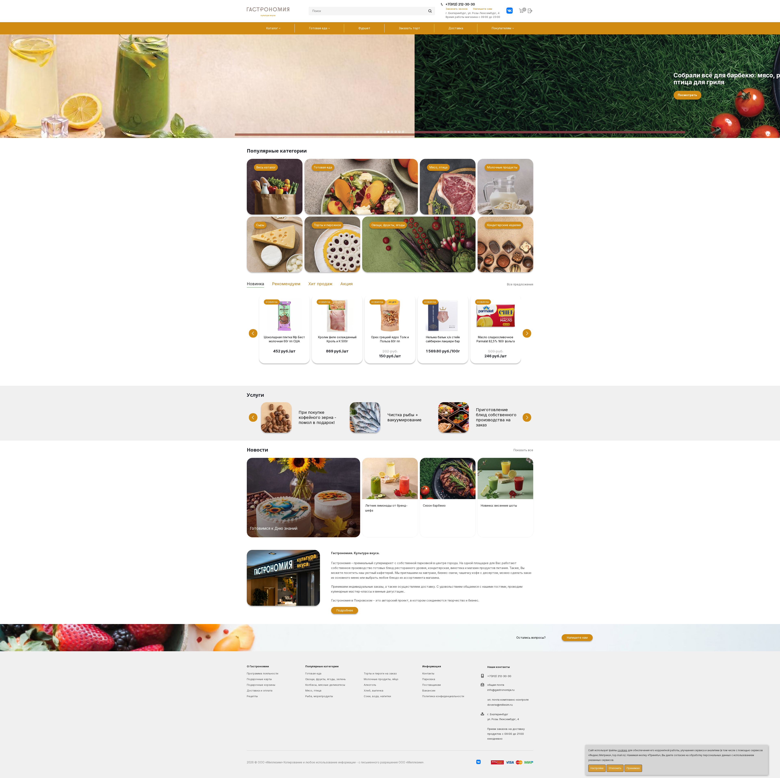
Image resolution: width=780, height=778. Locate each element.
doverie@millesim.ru (500, 704)
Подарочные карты (259, 679)
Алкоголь (370, 684)
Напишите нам (482, 8)
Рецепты (252, 696)
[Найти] (430, 11)
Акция (346, 283)
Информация (431, 666)
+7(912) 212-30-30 (460, 4)
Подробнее (344, 610)
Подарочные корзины (261, 684)
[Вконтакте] (509, 11)
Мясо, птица (313, 690)
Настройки (596, 768)
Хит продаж (320, 283)
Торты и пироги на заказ (380, 673)
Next (527, 333)
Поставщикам (431, 684)
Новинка (255, 283)
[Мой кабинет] (530, 11)
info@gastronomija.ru (501, 689)
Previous (253, 333)
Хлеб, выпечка (373, 690)
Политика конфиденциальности (443, 696)
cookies (622, 750)
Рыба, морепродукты (319, 696)
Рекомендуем (286, 283)
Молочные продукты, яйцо (381, 679)
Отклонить (615, 768)
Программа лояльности (262, 673)
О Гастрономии (258, 666)
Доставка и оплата (259, 690)
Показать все (523, 450)
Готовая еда (313, 673)
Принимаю (633, 768)
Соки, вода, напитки (377, 696)
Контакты (428, 673)
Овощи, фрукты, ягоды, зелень (325, 679)
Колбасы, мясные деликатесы (325, 684)
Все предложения (520, 284)
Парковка (428, 679)
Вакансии (428, 690)
